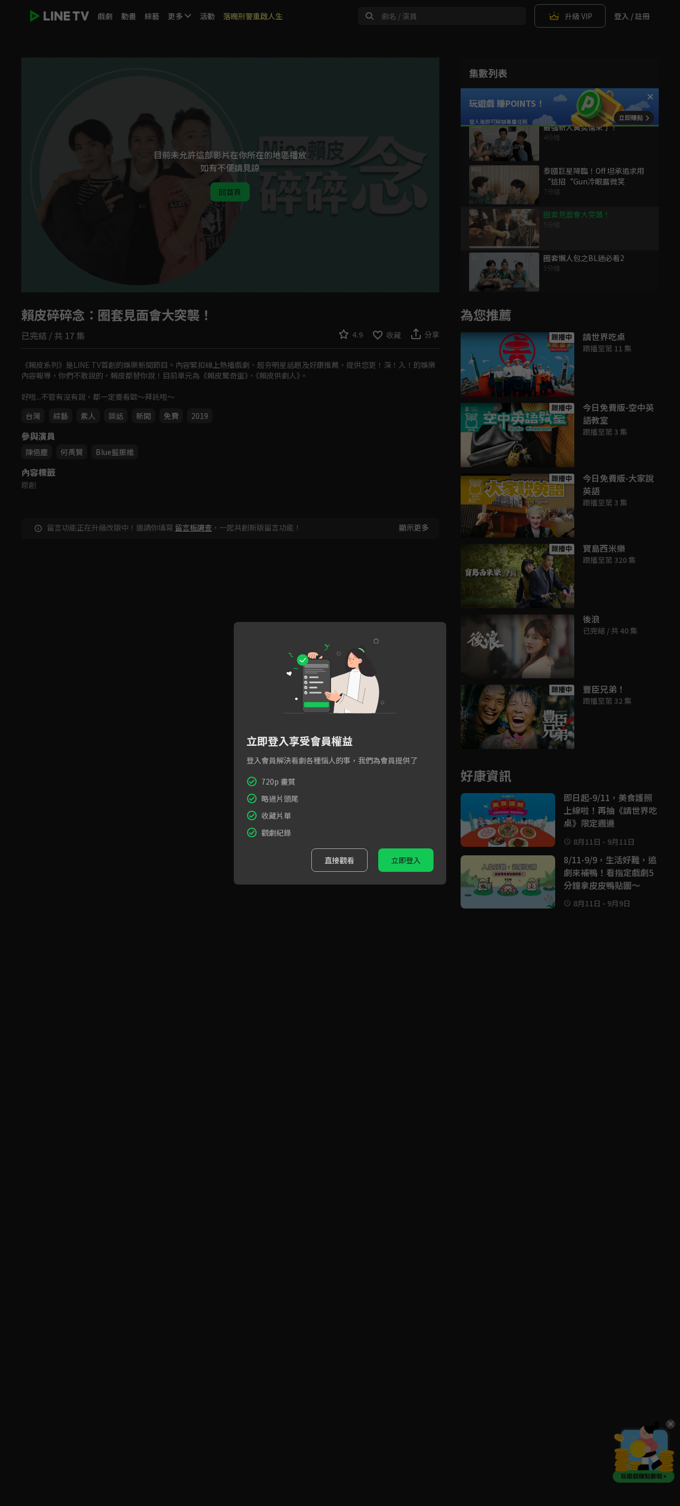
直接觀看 (339, 860)
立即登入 (406, 860)
